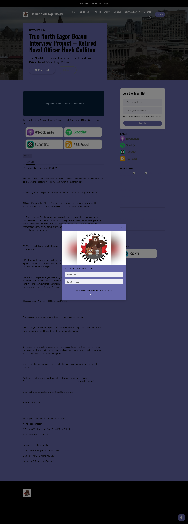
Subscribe (94, 295)
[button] (121, 227)
